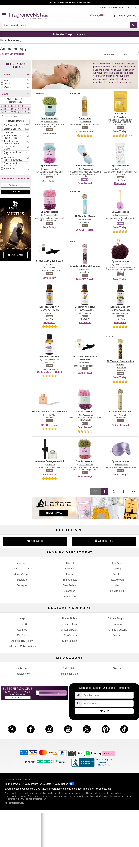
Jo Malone (50, 268)
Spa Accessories (51, 121)
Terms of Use (12, 783)
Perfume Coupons (117, 629)
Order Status (116, 8)
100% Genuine (69, 635)
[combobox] (69, 25)
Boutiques (22, 585)
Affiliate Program (117, 618)
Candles (117, 574)
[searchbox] (66, 25)
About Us (22, 629)
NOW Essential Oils (51, 310)
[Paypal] (62, 753)
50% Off (69, 563)
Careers (116, 635)
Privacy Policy (30, 783)
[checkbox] (15, 80)
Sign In (102, 8)
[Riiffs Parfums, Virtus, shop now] (15, 231)
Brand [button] (5, 93)
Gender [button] (6, 74)
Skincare (69, 574)
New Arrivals (117, 579)
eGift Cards (22, 635)
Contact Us (22, 624)
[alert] (98, 15)
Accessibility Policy (22, 640)
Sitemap (117, 624)
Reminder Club (69, 673)
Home (3, 40)
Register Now (22, 673)
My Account (22, 668)
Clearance (69, 590)
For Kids (117, 563)
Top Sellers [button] (124, 54)
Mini (117, 585)
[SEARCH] (133, 25)
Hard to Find (117, 590)
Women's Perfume (22, 568)
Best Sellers (69, 585)
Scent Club (69, 596)
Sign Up (15, 192)
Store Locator (69, 640)
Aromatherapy (69, 579)
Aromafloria (86, 121)
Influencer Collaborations (22, 646)
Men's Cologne (22, 574)
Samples (69, 568)
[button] (5, 15)
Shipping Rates (69, 629)
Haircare (22, 579)
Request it (120, 183)
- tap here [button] (69, 34)
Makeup (116, 568)
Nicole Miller (51, 415)
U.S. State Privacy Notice (54, 783)
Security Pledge (69, 624)
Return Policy (69, 618)
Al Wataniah (86, 220)
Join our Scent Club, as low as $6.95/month (69, 2)
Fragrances (22, 563)
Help (129, 8)
